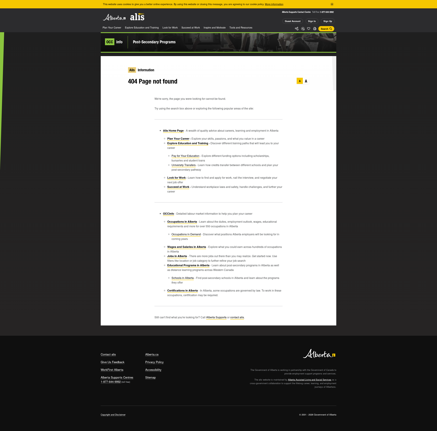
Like (309, 28)
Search (324, 28)
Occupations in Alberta (182, 222)
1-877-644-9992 (327, 12)
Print (315, 28)
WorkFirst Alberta (112, 369)
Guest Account (292, 21)
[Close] (332, 4)
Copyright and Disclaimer (113, 414)
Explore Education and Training (142, 27)
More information (274, 4)
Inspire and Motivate (215, 27)
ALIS (137, 17)
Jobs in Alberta (177, 256)
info (114, 41)
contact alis (237, 317)
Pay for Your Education (185, 156)
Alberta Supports (216, 317)
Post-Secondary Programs (154, 41)
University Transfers (184, 165)
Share (297, 28)
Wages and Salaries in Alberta (186, 247)
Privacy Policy (154, 362)
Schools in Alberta (183, 278)
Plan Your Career (112, 27)
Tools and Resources (240, 27)
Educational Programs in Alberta (188, 265)
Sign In (312, 21)
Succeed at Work (190, 27)
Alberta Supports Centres (117, 377)
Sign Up (327, 21)
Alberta (114, 17)
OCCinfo (168, 214)
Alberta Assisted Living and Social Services (309, 379)
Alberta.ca (151, 354)
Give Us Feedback (112, 362)
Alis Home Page (173, 130)
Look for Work (170, 27)
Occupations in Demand (186, 234)
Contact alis (108, 354)
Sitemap (150, 377)
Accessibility (153, 369)
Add (303, 28)
